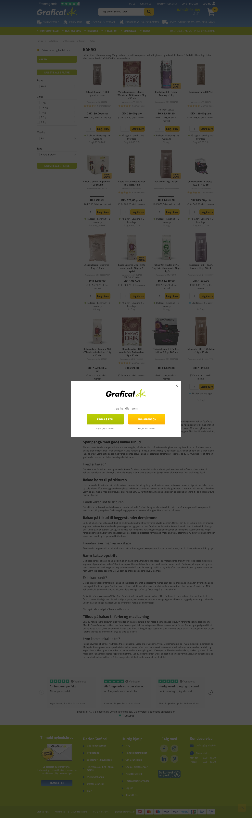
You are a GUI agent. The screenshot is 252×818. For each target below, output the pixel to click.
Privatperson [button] (147, 419)
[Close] (176, 385)
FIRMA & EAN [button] (105, 419)
